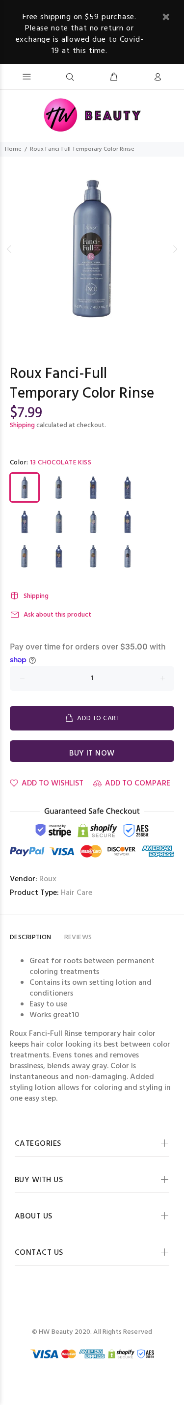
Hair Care (76, 893)
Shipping (22, 425)
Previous (9, 249)
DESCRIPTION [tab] (31, 937)
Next (174, 249)
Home (13, 149)
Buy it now (92, 753)
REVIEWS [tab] (78, 937)
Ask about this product (57, 615)
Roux (47, 879)
